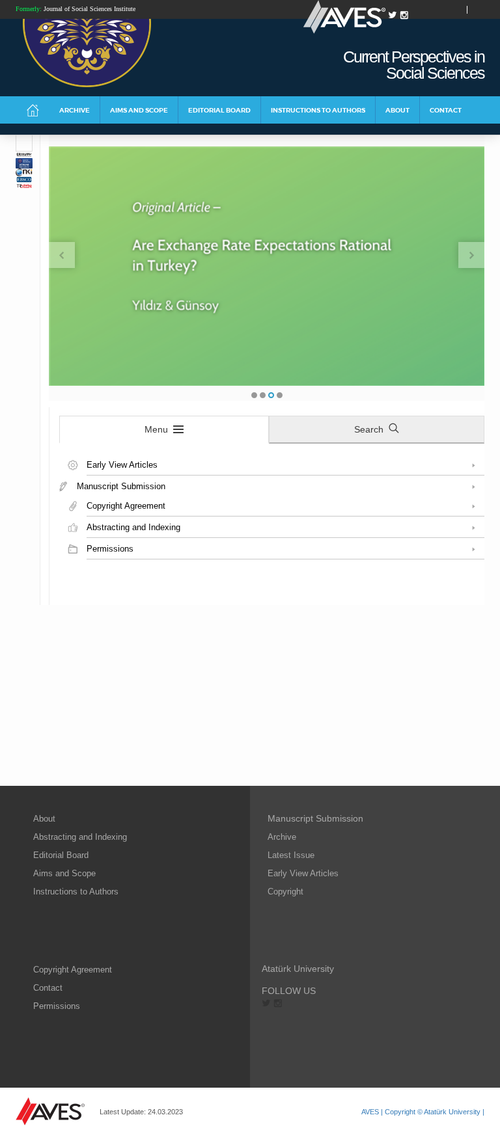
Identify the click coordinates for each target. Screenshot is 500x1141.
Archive (282, 837)
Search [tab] (368, 429)
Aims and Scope (64, 873)
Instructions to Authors (75, 891)
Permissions (56, 1006)
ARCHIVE (74, 110)
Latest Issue (291, 855)
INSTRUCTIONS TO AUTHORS (318, 110)
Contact (47, 988)
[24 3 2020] (24, 143)
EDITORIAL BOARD (219, 110)
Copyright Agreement (72, 969)
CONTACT (446, 110)
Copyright (285, 891)
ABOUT (397, 110)
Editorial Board (61, 855)
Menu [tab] (156, 429)
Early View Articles (303, 873)
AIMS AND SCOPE (139, 110)
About (44, 819)
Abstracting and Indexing (80, 837)
